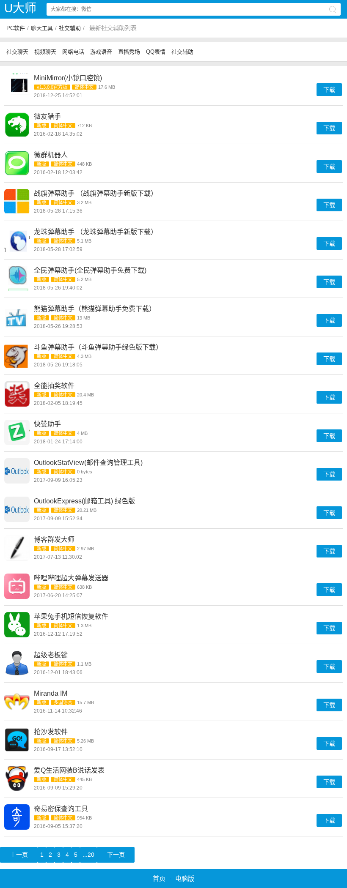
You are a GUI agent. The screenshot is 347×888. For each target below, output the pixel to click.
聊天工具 (42, 28)
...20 (88, 854)
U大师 (20, 8)
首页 (159, 878)
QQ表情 (155, 52)
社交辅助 (70, 28)
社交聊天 (17, 52)
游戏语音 (101, 52)
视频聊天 (45, 52)
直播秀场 (129, 52)
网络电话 (73, 52)
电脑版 (184, 878)
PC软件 (15, 28)
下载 (329, 89)
